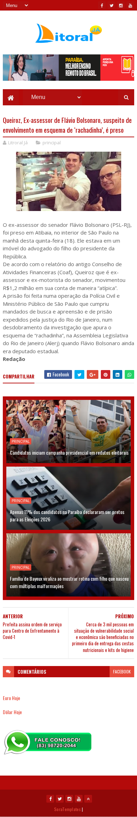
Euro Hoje (11, 697)
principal (52, 142)
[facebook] (102, 5)
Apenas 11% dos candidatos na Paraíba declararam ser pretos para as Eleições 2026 (67, 515)
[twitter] (111, 5)
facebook (122, 671)
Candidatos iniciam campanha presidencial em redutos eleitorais (69, 452)
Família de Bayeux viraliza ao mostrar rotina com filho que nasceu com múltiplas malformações (69, 582)
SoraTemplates (67, 809)
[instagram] (121, 5)
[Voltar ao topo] (88, 799)
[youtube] (130, 5)
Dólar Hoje (12, 712)
